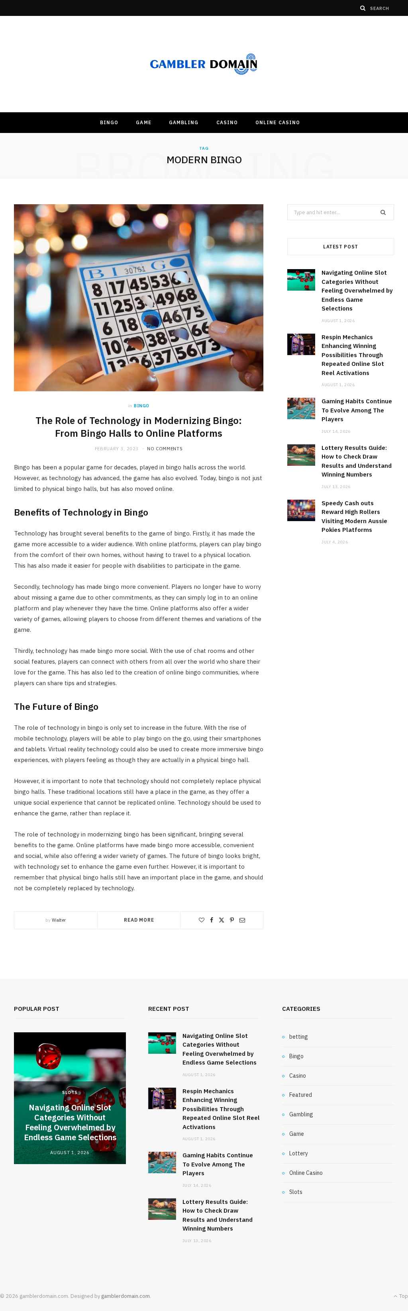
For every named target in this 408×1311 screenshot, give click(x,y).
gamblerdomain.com (125, 1296)
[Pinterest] (232, 920)
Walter (59, 920)
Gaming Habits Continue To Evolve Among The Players (357, 410)
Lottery (298, 1153)
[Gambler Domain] (204, 64)
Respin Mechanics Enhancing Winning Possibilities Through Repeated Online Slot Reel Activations (353, 355)
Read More (139, 920)
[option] (70, 1098)
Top (403, 1296)
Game (143, 122)
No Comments (164, 448)
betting (298, 1036)
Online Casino (277, 122)
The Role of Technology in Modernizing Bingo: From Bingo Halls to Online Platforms (138, 427)
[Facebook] (211, 920)
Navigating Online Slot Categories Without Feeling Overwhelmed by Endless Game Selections (357, 290)
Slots (70, 1092)
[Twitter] (221, 920)
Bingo (109, 122)
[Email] (242, 920)
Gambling (184, 122)
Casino (227, 122)
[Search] (363, 8)
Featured (300, 1094)
